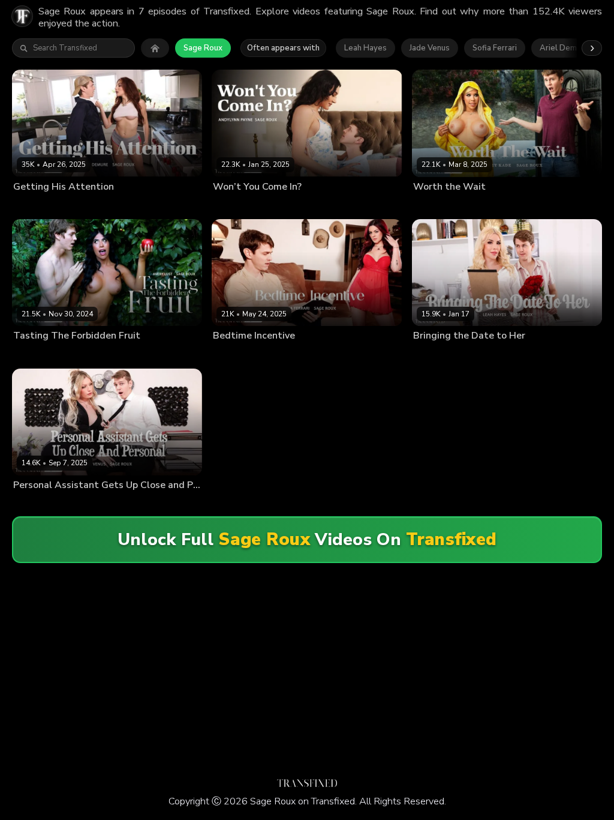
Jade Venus (430, 48)
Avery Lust (32, 354)
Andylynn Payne (241, 205)
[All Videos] (155, 48)
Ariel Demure (564, 48)
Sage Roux (202, 48)
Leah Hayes (365, 48)
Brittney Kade (436, 205)
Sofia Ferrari (494, 48)
